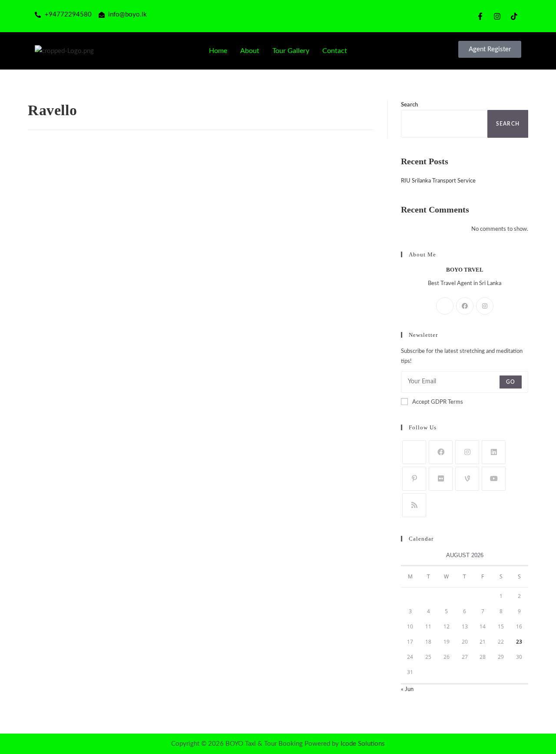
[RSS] (414, 505)
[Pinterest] (414, 479)
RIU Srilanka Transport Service (438, 181)
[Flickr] (441, 479)
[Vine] (467, 479)
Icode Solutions (363, 744)
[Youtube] (494, 479)
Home (218, 50)
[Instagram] (484, 306)
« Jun (407, 689)
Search (409, 105)
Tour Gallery (290, 50)
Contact (334, 50)
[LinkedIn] (494, 452)
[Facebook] (464, 306)
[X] (444, 306)
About (249, 50)
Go (510, 382)
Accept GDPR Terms (437, 402)
